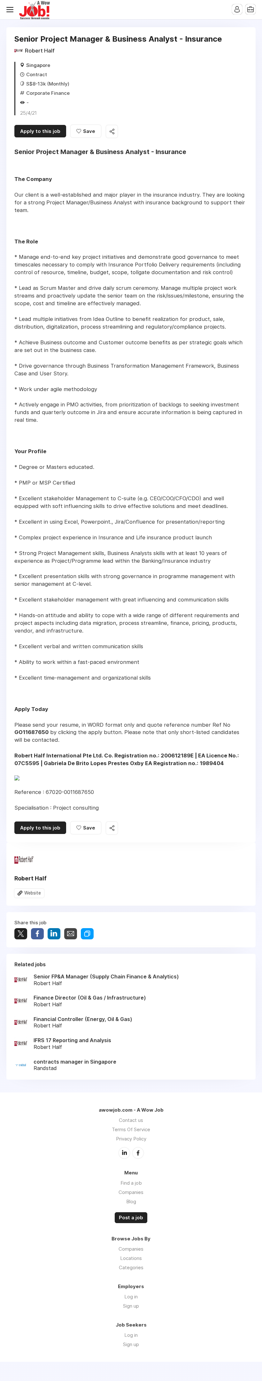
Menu (11, 9)
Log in (131, 1297)
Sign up (131, 1306)
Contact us (131, 1120)
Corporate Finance (48, 93)
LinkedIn (124, 1153)
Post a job (131, 1218)
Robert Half (40, 50)
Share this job (112, 131)
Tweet (20, 933)
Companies (131, 1192)
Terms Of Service (131, 1129)
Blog (131, 1201)
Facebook (138, 1153)
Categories (131, 1267)
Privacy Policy (131, 1139)
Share (37, 933)
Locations (131, 1258)
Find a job (131, 1183)
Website (32, 892)
